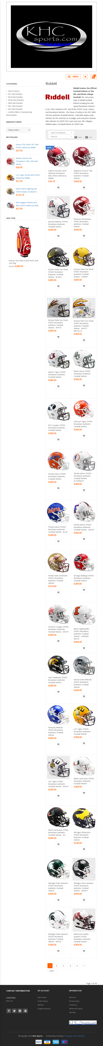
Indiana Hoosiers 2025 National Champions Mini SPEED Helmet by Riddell (57, 174)
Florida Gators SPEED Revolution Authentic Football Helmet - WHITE (84, 527)
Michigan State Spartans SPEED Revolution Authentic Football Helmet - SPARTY (83, 887)
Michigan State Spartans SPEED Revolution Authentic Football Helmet (58, 887)
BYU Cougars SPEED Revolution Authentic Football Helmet (56, 427)
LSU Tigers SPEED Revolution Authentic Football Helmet (82, 731)
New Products (14, 91)
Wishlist (41, 1005)
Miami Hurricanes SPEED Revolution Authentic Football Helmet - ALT (58, 832)
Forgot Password (44, 1008)
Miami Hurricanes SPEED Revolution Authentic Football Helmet (84, 781)
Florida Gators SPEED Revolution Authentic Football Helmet (57, 476)
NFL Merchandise (15, 94)
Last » (51, 971)
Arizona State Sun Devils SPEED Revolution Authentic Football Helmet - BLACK (58, 273)
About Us (72, 997)
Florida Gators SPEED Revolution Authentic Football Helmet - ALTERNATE (82, 477)
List (90, 137)
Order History (43, 1001)
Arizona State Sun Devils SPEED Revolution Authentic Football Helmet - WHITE (58, 324)
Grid (80, 137)
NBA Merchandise (15, 103)
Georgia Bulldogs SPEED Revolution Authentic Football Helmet (84, 578)
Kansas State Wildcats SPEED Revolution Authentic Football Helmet (83, 683)
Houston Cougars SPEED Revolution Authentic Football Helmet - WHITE (58, 629)
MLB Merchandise (15, 97)
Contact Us (73, 1005)
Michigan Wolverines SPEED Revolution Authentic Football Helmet (82, 836)
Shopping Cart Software (74, 1036)
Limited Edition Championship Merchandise (19, 113)
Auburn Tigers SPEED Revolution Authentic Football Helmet (57, 374)
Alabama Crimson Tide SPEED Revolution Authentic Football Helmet (83, 174)
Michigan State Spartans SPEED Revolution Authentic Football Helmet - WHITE (58, 938)
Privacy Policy (74, 1001)
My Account (42, 997)
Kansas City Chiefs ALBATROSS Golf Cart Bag (23, 261)
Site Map (72, 1012)
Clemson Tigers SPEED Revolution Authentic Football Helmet (83, 424)
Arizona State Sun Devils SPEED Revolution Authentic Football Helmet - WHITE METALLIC (84, 326)
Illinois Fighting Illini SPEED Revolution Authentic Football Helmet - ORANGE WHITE (81, 634)
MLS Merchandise (15, 109)
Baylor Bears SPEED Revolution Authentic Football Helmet (82, 373)
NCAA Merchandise (16, 100)
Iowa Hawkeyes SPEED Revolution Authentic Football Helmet (57, 680)
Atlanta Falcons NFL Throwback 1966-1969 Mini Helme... (27, 161)
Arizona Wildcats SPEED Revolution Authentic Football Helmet (58, 224)
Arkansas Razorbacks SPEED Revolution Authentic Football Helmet (82, 223)
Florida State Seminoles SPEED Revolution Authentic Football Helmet (57, 579)
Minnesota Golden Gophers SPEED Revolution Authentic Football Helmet (82, 938)
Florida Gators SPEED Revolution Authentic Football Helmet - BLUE (57, 529)
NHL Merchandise (15, 106)
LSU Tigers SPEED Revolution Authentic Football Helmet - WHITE (58, 784)
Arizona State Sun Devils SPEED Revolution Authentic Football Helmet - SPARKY (84, 273)
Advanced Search (76, 1008)
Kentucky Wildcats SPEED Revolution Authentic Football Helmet (55, 731)
